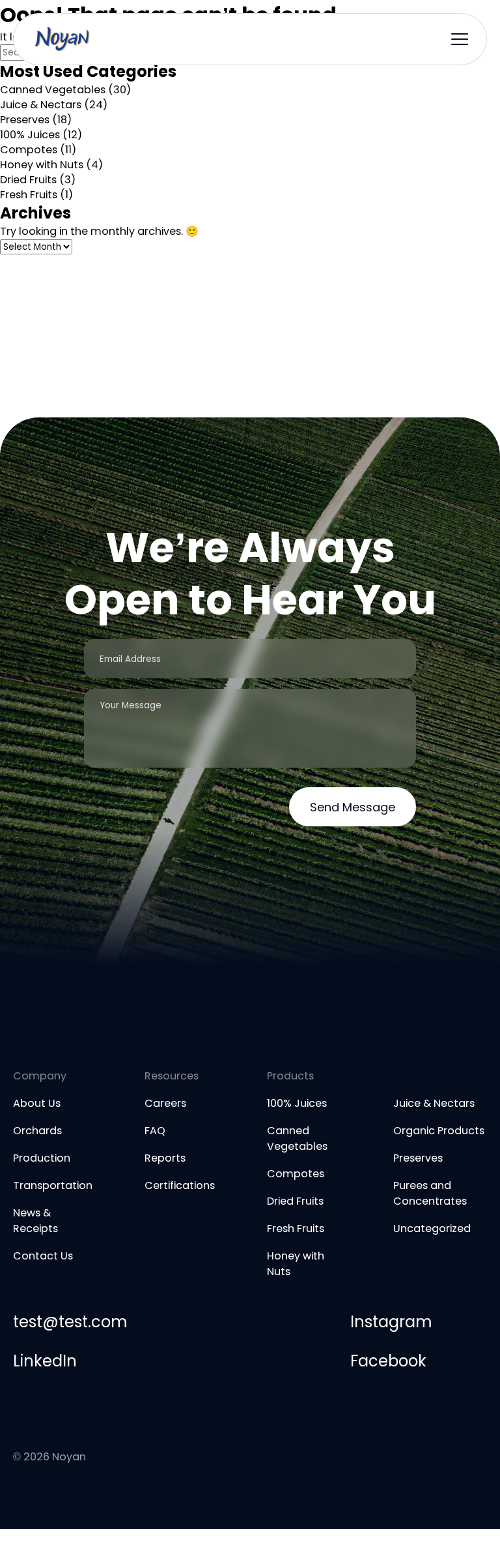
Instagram (391, 1322)
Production (41, 1158)
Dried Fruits (28, 179)
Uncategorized (432, 1228)
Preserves (24, 119)
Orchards (37, 1130)
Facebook (388, 1361)
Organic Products (438, 1130)
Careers (165, 1103)
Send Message (352, 807)
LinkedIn (45, 1361)
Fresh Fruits (28, 194)
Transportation (52, 1185)
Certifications (180, 1185)
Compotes (28, 149)
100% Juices (30, 134)
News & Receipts (35, 1220)
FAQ (155, 1130)
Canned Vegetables (52, 89)
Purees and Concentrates (430, 1193)
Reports (165, 1158)
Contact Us (43, 1255)
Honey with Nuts (41, 164)
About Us (37, 1103)
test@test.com (70, 1322)
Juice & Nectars (40, 104)
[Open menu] (459, 39)
